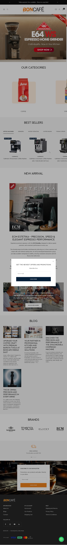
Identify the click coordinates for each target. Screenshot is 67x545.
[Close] (53, 261)
